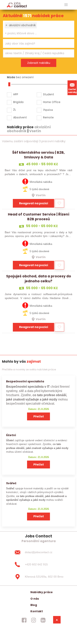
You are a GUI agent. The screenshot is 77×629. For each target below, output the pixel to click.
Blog (33, 605)
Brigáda (18, 102)
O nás (34, 599)
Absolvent (20, 117)
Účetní (11, 435)
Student (48, 94)
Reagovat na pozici (33, 203)
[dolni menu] (57, 619)
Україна (48, 110)
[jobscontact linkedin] (43, 620)
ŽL (14, 110)
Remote (48, 117)
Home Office (51, 102)
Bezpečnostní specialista (25, 381)
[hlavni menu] (66, 5)
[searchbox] (36, 33)
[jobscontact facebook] (24, 620)
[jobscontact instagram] (33, 620)
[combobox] (38, 29)
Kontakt (36, 611)
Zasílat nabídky (72, 91)
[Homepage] (17, 5)
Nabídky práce (41, 592)
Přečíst (38, 416)
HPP (15, 94)
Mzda (11, 77)
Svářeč (11, 483)
